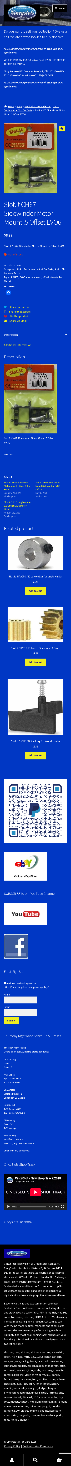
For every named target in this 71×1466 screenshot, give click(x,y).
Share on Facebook (20, 311)
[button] (62, 128)
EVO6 (22, 277)
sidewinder (56, 277)
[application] (35, 1192)
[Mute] (57, 1206)
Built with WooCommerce (38, 1446)
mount (37, 277)
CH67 (15, 277)
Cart (59, 1460)
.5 (11, 277)
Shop (19, 106)
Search (35, 1460)
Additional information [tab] (17, 345)
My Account (12, 1460)
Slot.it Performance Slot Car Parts (35, 269)
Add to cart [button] (35, 591)
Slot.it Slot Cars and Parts (37, 106)
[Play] (8, 1206)
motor (29, 277)
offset (46, 277)
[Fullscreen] (62, 1206)
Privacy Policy (12, 1446)
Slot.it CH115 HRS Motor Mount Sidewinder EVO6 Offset (48, 486)
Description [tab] (11, 334)
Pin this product (18, 316)
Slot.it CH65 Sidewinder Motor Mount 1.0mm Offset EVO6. (17, 486)
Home (11, 106)
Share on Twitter (19, 307)
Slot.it (7, 280)
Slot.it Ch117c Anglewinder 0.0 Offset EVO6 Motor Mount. (17, 506)
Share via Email (18, 320)
